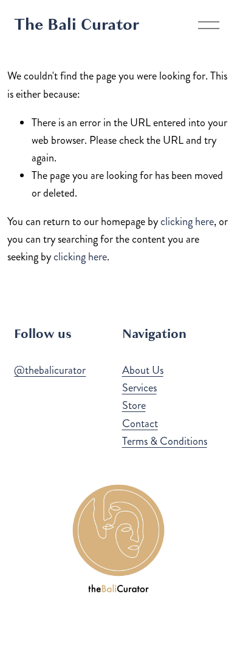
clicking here (187, 221)
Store (134, 405)
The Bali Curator (76, 24)
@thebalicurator (50, 370)
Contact (140, 423)
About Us (142, 370)
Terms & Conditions (164, 441)
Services (139, 388)
